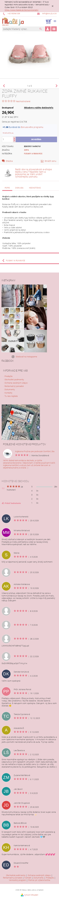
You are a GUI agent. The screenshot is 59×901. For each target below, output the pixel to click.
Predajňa (9, 376)
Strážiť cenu (50, 161)
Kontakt (27, 878)
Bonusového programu (32, 127)
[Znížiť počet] (14, 140)
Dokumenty (10, 389)
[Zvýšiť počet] (14, 138)
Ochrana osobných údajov (16, 383)
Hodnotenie (35, 188)
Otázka (9, 161)
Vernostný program (17, 880)
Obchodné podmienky (14, 379)
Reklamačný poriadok (14, 386)
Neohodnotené (23, 101)
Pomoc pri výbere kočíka (39, 880)
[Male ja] (13, 21)
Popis (7, 188)
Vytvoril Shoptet (31, 895)
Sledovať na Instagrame (26, 357)
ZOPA (26, 150)
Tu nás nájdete (11, 396)
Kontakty (8, 393)
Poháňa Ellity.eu (8, 133)
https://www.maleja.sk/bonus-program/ (22, 10)
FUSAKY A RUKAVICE (33, 154)
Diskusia (19, 188)
